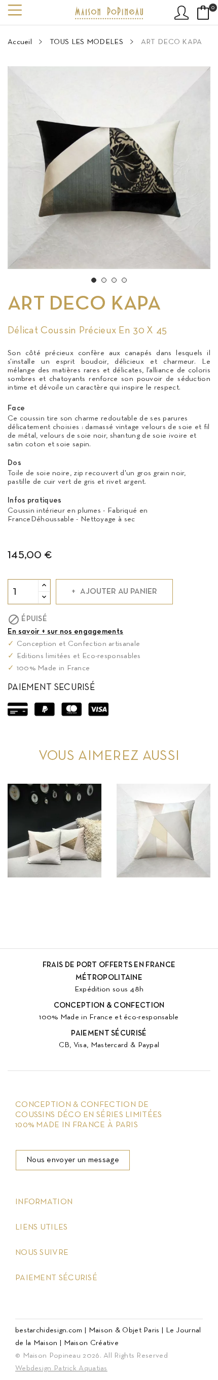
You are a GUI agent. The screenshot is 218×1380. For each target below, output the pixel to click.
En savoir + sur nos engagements (65, 631)
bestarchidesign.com (49, 1330)
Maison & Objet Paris (124, 1330)
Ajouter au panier (118, 591)
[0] (203, 12)
